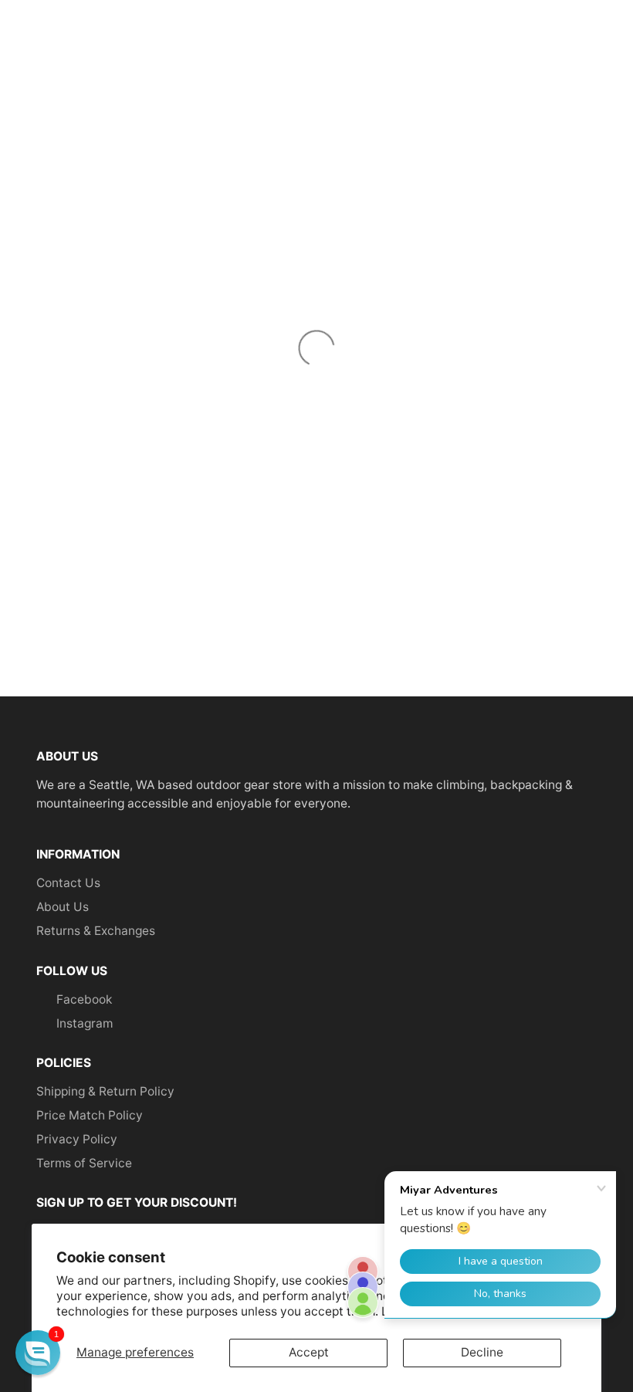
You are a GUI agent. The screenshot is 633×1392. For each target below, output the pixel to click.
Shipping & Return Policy (105, 1091)
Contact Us (68, 883)
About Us (62, 906)
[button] (37, 1352)
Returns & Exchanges (95, 930)
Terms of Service (84, 1163)
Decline (482, 1352)
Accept (309, 1352)
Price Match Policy (89, 1115)
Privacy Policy (76, 1139)
